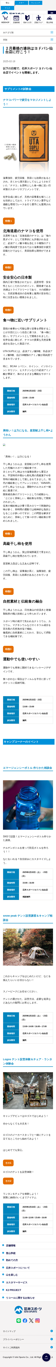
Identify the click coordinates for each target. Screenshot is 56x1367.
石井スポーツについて (18, 1268)
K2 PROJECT (13, 1290)
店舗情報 (16, 22)
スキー (21, 3)
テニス (7, 8)
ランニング (35, 3)
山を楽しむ (12, 1274)
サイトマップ (9, 1331)
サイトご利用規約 (11, 1347)
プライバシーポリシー (13, 1339)
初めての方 (27, 22)
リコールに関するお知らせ (20, 1298)
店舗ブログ (38, 22)
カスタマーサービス (16, 1282)
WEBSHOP (5, 22)
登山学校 (49, 22)
